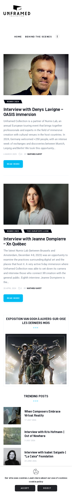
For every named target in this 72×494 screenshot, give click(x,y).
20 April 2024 (9, 288)
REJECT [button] (47, 488)
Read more (13, 164)
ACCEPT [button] (25, 488)
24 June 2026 (30, 461)
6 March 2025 (10, 154)
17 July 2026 (30, 420)
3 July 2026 (29, 440)
